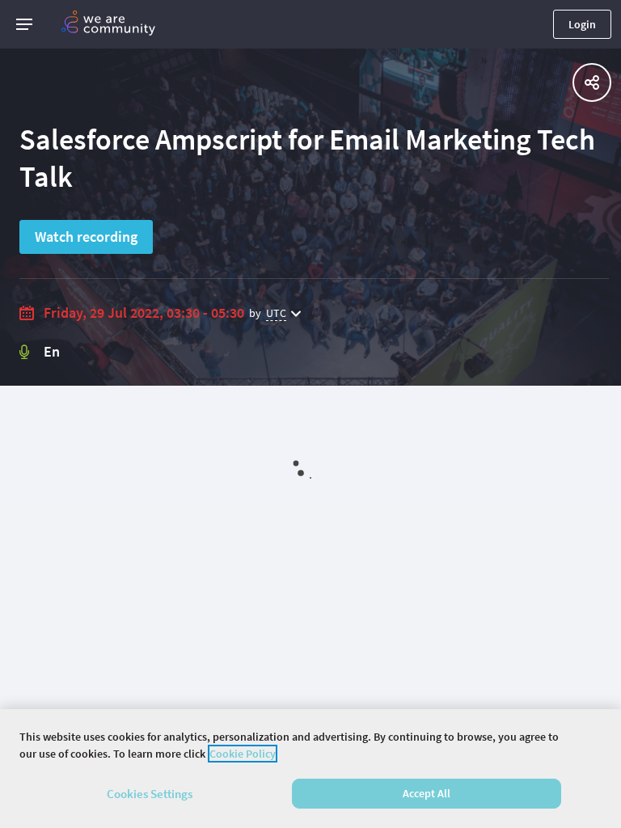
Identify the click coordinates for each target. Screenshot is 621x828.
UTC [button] (276, 313)
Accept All (426, 793)
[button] (24, 24)
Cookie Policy (242, 753)
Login (582, 24)
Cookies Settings (149, 793)
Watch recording (86, 236)
